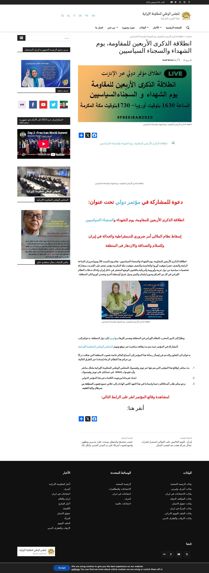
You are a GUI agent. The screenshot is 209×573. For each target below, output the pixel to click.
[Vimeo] (175, 2)
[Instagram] (184, 2)
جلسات (189, 36)
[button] (188, 27)
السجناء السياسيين (100, 220)
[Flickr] (164, 554)
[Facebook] (189, 2)
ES (62, 15)
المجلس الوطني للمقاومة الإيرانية (52, 199)
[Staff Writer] (179, 60)
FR (86, 15)
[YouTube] (179, 554)
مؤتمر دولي (127, 202)
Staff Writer (168, 60)
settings (76, 569)
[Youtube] (172, 2)
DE (80, 15)
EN (93, 15)
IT (74, 15)
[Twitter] (187, 554)
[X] (180, 2)
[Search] (21, 38)
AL (68, 15)
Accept (61, 567)
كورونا (112, 338)
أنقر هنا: (135, 408)
